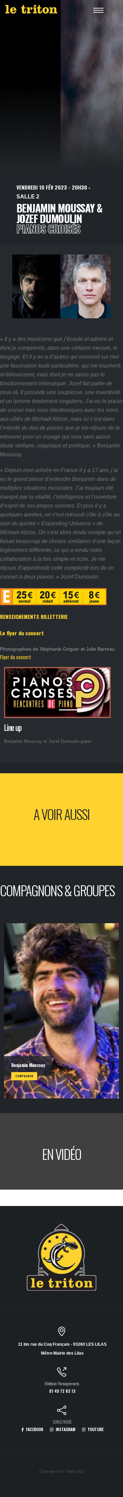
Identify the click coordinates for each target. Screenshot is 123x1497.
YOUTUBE (95, 1429)
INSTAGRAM (65, 1429)
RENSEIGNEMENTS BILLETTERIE (34, 616)
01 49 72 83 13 (62, 1391)
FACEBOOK (34, 1429)
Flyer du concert (15, 657)
